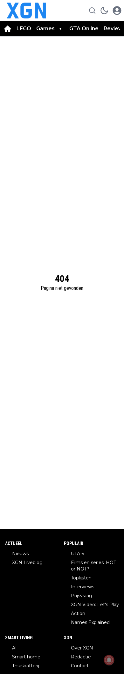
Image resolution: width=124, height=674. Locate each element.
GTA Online (84, 28)
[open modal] (117, 10)
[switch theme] (104, 10)
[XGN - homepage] (26, 10)
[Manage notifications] (109, 660)
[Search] (92, 10)
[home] (7, 28)
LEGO (24, 28)
